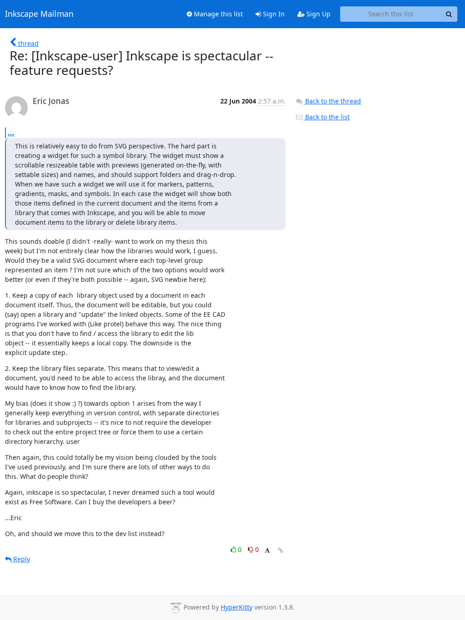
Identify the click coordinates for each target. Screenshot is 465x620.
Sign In (273, 14)
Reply (20, 559)
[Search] (449, 14)
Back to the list (326, 117)
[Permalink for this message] (281, 550)
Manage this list (217, 14)
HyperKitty (236, 607)
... (11, 133)
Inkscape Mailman (39, 14)
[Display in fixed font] (267, 551)
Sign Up (318, 14)
